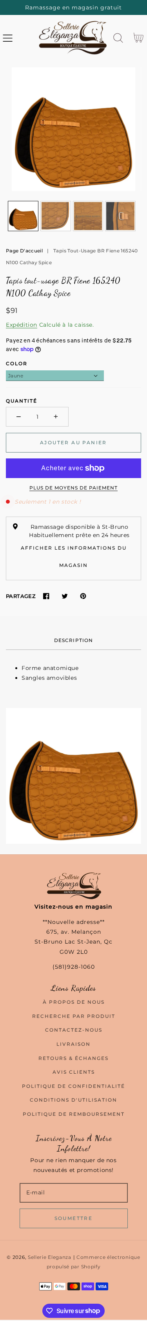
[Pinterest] (83, 596)
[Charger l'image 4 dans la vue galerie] (120, 216)
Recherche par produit (73, 1016)
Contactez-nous (73, 1030)
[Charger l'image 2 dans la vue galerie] (55, 216)
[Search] (118, 38)
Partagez (21, 596)
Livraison (73, 1044)
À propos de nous (74, 1002)
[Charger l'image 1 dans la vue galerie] (23, 216)
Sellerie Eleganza (49, 1257)
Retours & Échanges (73, 1058)
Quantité (21, 401)
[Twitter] (64, 596)
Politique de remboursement (74, 1114)
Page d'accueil (24, 251)
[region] (73, 7)
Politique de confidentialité (73, 1086)
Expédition (21, 324)
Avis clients (74, 1072)
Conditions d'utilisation (73, 1100)
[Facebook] (46, 596)
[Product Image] (73, 129)
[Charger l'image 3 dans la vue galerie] (88, 216)
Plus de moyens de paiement (73, 488)
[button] (7, 38)
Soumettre (73, 1218)
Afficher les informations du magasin (74, 556)
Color (16, 363)
